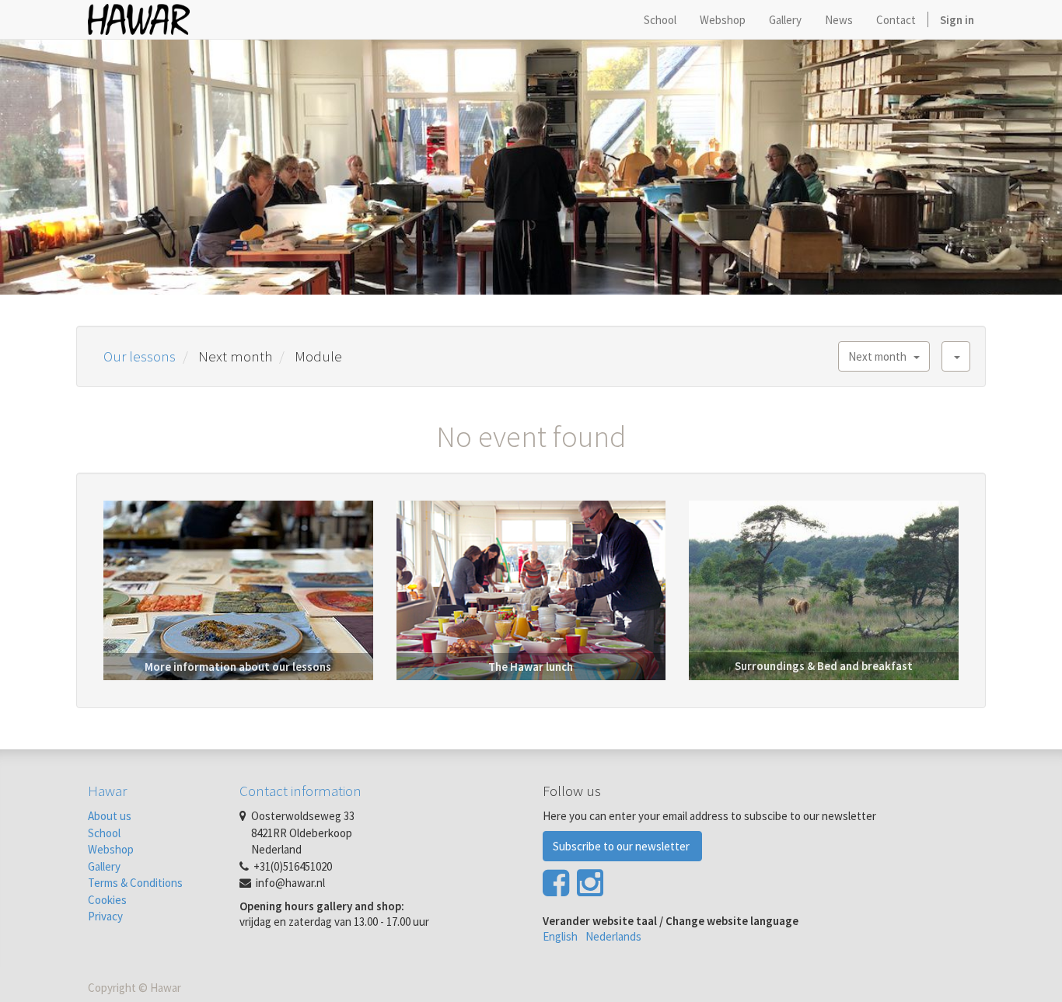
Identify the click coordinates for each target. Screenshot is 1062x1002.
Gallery (104, 866)
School (104, 833)
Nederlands (613, 936)
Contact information (300, 790)
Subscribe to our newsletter (622, 846)
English (560, 936)
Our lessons (139, 356)
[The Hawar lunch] (531, 588)
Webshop (111, 849)
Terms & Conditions (135, 882)
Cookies (107, 899)
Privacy (105, 916)
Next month (881, 356)
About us (109, 815)
